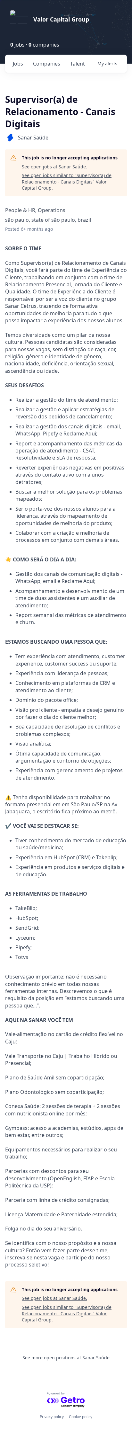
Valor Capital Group (61, 19)
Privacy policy (52, 1416)
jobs (18, 63)
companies (46, 63)
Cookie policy (80, 1416)
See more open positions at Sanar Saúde (66, 1358)
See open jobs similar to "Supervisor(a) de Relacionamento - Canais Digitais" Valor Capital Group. (66, 181)
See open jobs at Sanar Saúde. (54, 167)
